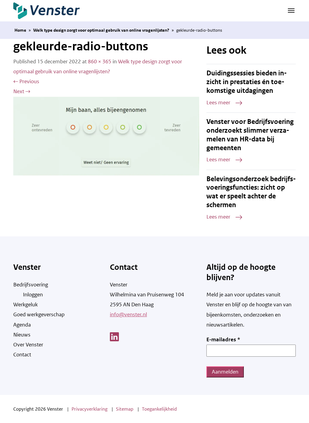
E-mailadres (223, 339)
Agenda (22, 324)
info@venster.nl (128, 314)
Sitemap (124, 409)
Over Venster (28, 344)
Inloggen (33, 294)
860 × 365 (99, 61)
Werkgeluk (25, 304)
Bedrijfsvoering (30, 284)
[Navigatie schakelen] (291, 10)
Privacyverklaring (89, 409)
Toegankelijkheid (159, 409)
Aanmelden (225, 371)
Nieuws (21, 334)
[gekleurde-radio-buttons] (106, 135)
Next (21, 91)
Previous (26, 81)
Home (20, 30)
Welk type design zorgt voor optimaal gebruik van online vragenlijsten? (101, 30)
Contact (22, 354)
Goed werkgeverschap (39, 314)
